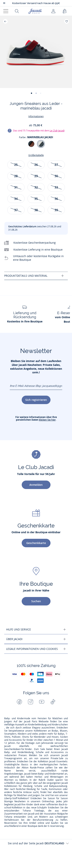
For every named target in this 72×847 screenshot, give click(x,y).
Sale (42, 749)
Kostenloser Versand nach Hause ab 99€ (36, 3)
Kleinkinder (40, 736)
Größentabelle (36, 155)
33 (56, 187)
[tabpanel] (36, 276)
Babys (61, 733)
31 (16, 187)
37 (16, 210)
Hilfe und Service (18, 629)
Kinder (29, 740)
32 (36, 187)
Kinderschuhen (60, 724)
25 (16, 165)
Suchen (36, 601)
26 (36, 165)
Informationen (36, 116)
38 (36, 210)
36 (56, 199)
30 (56, 176)
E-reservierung (56, 826)
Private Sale (57, 758)
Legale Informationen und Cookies (32, 649)
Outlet (50, 779)
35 (36, 199)
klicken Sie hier (47, 419)
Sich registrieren (36, 400)
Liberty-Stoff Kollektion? (16, 798)
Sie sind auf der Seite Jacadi (36, 843)
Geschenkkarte (36, 543)
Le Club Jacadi (57, 130)
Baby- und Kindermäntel (51, 773)
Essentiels (61, 761)
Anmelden (36, 485)
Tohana (27, 810)
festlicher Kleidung (26, 789)
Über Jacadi (14, 639)
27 (56, 165)
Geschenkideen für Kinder (18, 749)
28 (16, 176)
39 (56, 210)
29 (36, 176)
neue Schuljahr (39, 807)
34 (16, 199)
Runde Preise (37, 767)
